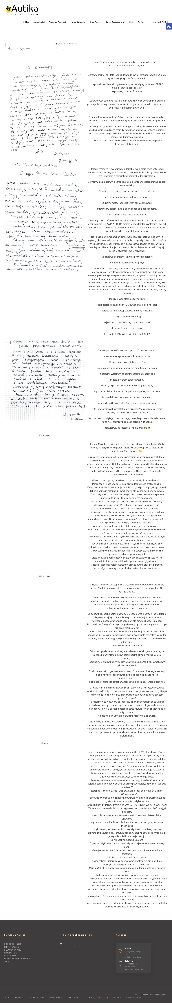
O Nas (6, 997)
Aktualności (19, 997)
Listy (106, 997)
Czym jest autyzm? (91, 997)
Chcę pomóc (72, 997)
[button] (7, 215)
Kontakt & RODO (133, 997)
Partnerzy (117, 997)
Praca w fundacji (36, 997)
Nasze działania (55, 997)
